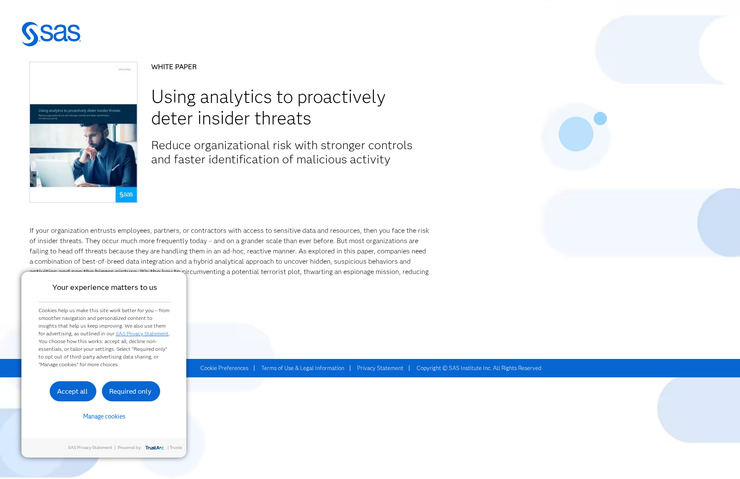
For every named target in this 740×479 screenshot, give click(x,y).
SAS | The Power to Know (51, 34)
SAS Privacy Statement (142, 333)
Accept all (72, 391)
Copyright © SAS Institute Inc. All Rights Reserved (479, 368)
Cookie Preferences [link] (224, 368)
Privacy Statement (380, 368)
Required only (130, 391)
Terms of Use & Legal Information (302, 368)
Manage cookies (104, 416)
